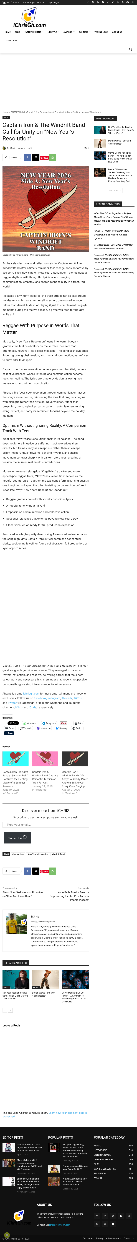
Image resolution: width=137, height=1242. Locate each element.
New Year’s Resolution (37, 854)
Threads (67, 698)
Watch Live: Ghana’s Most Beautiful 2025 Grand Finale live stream (75, 1182)
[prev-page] (4, 1010)
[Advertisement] (93, 17)
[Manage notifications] (7, 1235)
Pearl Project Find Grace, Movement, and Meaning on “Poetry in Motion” (114, 220)
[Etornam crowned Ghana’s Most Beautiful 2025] (54, 1169)
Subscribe (15, 838)
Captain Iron (18, 854)
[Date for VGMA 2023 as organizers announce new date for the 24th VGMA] (8, 1147)
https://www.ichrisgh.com (43, 921)
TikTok (77, 698)
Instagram (54, 698)
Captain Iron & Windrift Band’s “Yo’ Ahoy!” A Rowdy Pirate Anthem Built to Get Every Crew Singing (75, 779)
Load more (113, 190)
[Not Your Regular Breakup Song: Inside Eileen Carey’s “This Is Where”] (15, 979)
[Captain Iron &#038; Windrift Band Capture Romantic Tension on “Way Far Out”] (45, 758)
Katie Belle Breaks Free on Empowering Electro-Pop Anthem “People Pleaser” (69, 896)
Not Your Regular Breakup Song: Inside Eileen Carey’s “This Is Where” (15, 996)
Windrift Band (58, 854)
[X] (113, 3)
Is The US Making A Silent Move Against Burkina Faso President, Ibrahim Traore (114, 258)
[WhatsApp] (123, 3)
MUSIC (34, 112)
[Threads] (132, 3)
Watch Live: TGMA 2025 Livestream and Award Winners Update (111, 234)
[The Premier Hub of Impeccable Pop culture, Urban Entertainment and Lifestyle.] (26, 17)
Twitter (12, 702)
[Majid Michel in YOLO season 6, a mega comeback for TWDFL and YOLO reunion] (8, 1163)
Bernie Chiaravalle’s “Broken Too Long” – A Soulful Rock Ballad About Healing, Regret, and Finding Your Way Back (120, 175)
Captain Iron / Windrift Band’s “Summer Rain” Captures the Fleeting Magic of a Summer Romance (15, 779)
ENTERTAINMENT (19, 112)
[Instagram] (93, 3)
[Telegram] (103, 3)
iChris (12, 148)
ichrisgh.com (31, 693)
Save (46, 157)
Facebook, (41, 698)
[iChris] (4, 148)
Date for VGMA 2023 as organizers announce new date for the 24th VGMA (29, 1147)
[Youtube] (127, 3)
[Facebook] (88, 3)
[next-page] (10, 1010)
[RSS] (98, 3)
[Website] (118, 3)
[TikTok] (108, 3)
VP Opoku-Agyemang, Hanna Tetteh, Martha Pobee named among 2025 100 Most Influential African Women (75, 1150)
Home (5, 112)
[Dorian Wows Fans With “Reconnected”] (45, 979)
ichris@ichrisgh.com (59, 1224)
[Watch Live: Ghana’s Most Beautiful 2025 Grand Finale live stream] (54, 1181)
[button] (130, 49)
